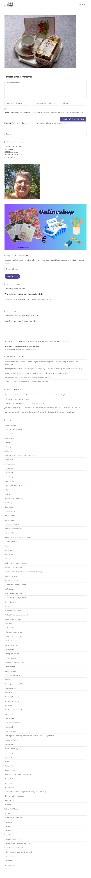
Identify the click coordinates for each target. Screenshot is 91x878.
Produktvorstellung (11, 740)
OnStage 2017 (9, 714)
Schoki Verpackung (11, 749)
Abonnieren (12, 276)
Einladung (8, 503)
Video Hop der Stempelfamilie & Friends (18, 852)
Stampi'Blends (10, 770)
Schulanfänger (10, 753)
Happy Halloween (11, 602)
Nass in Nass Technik (12, 701)
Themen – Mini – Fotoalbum (14, 796)
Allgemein (8, 442)
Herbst (7, 606)
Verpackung (9, 826)
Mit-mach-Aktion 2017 (12, 688)
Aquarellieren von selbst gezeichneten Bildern (20, 455)
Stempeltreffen (10, 779)
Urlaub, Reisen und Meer (13, 817)
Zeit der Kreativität (11, 865)
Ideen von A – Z (10, 623)
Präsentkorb (9, 727)
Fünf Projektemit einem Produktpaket (18, 537)
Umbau (7, 813)
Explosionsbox (10, 511)
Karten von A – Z (10, 641)
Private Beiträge (10, 731)
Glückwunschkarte (11, 576)
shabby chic (9, 757)
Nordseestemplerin (11, 362)
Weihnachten (9, 856)
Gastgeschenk (9, 554)
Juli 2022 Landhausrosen (13, 636)
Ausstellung (9, 472)
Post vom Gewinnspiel (12, 723)
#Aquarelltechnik (10, 425)
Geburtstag (8, 559)
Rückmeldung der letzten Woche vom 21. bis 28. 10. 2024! (24, 403)
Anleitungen (9, 451)
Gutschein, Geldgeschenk (13, 593)
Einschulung (9, 507)
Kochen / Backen (10, 658)
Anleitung (8, 447)
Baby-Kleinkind (10, 490)
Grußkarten (9, 589)
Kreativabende (10, 667)
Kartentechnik (9, 649)
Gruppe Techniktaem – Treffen (15, 585)
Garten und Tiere (10, 550)
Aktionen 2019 (10, 438)
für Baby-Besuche (11, 541)
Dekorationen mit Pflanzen (14, 498)
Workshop (8, 861)
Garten (7, 546)
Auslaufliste (9, 468)
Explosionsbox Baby (12, 524)
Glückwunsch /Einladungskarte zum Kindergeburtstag (23, 572)
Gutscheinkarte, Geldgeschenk (15, 598)
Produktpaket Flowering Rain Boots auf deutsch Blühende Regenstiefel (29, 736)
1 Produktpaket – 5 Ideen (13, 429)
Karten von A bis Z (11, 645)
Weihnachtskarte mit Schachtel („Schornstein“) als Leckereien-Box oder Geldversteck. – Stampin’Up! (39, 412)
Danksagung (9, 494)
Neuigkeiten (9, 705)
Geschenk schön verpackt (14, 567)
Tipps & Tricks (9, 800)
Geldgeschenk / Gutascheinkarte (16, 563)
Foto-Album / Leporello (13, 529)
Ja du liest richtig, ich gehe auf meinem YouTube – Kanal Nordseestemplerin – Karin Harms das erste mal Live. (43, 408)
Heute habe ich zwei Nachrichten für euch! (35, 377)
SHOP (7, 761)
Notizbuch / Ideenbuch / (13, 710)
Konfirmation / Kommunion (14, 662)
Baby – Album (9, 481)
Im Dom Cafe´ (10, 628)
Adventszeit (9, 434)
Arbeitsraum (9, 460)
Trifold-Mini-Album (11, 809)
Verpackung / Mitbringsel (13, 839)
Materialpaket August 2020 (14, 684)
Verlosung (8, 822)
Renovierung (9, 744)
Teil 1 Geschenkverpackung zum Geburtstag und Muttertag (25, 792)
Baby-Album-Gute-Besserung (15, 485)
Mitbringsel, (9, 692)
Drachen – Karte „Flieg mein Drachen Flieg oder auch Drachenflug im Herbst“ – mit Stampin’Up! (49, 369)
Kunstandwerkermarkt (12, 675)
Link (62, 341)
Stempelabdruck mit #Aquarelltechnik (18, 774)
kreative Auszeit (10, 671)
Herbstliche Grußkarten (13, 611)
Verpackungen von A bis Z (14, 848)
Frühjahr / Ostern (11, 533)
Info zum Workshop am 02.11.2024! (17, 399)
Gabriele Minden (10, 373)
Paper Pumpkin (10, 718)
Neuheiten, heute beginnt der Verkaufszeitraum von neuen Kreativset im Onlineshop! (35, 395)
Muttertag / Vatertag (12, 697)
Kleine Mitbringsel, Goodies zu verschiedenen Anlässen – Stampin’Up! (42, 373)
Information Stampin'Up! (13, 632)
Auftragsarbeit (10, 464)
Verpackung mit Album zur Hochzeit (17, 843)
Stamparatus (9, 766)
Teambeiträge (9, 787)
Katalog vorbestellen (12, 654)
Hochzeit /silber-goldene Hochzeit (16, 615)
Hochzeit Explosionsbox (13, 619)
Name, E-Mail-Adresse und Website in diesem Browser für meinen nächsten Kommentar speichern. (44, 112)
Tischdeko (8, 805)
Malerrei (7, 680)
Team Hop (8, 783)
